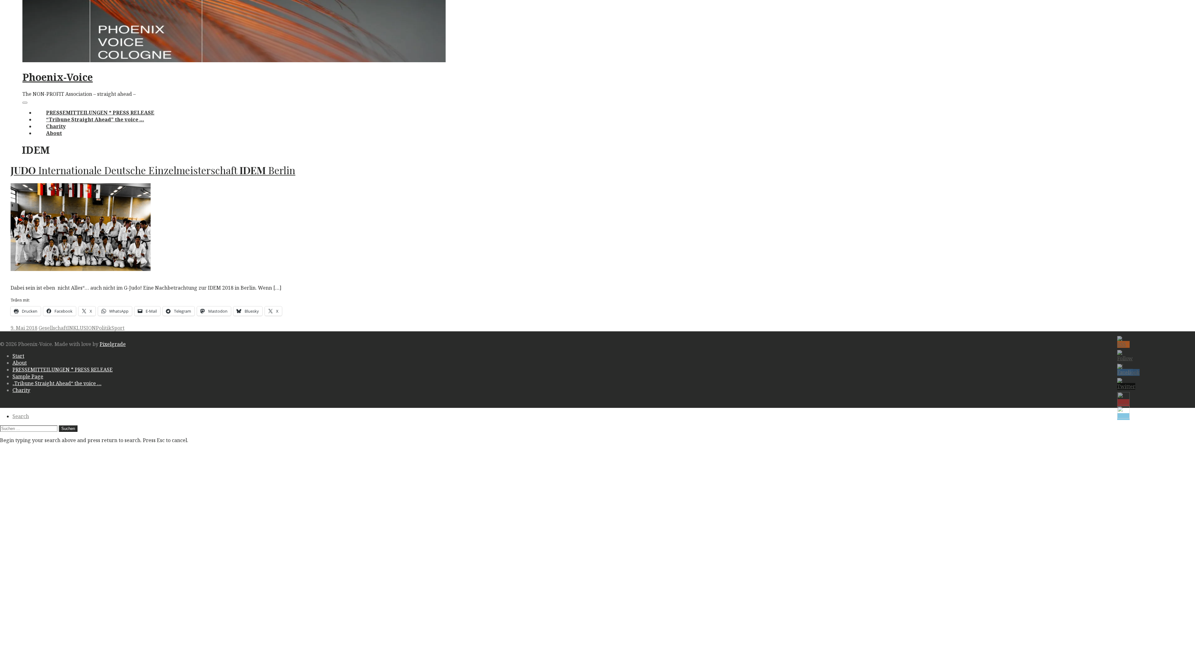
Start (18, 355)
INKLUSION (81, 327)
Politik (103, 327)
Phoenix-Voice (57, 77)
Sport (117, 327)
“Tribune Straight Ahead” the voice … (95, 119)
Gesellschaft (53, 327)
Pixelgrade (113, 344)
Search (20, 416)
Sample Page (27, 376)
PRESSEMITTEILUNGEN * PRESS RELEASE (100, 112)
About (54, 133)
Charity (56, 126)
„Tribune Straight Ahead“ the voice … (56, 383)
